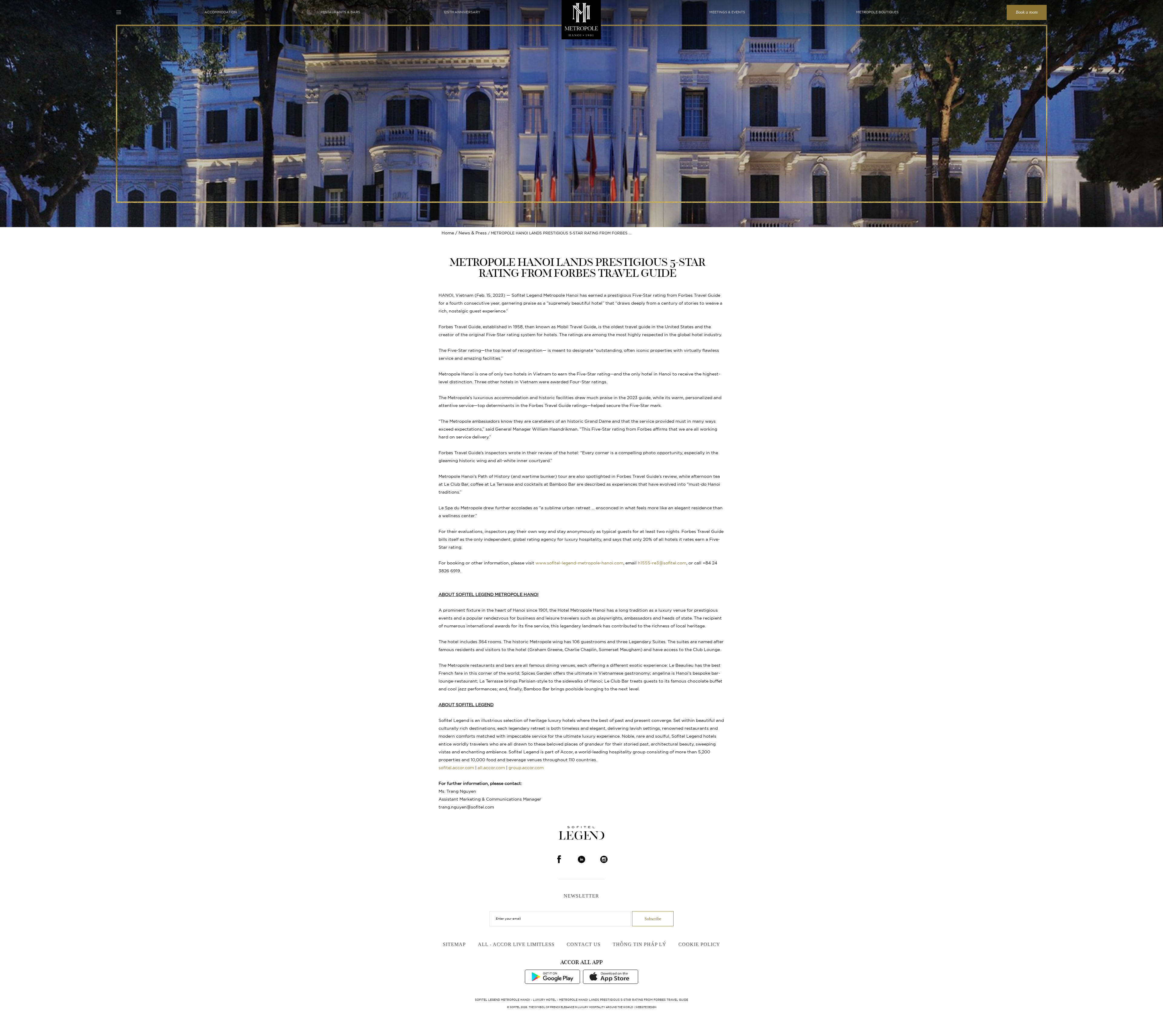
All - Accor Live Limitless (516, 944)
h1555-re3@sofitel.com (662, 563)
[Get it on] (552, 976)
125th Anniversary (462, 12)
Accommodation (220, 12)
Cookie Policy (699, 944)
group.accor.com (526, 767)
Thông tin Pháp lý (639, 944)
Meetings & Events (727, 12)
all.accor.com (491, 767)
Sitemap (454, 944)
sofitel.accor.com (456, 767)
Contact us (584, 944)
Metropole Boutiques (877, 12)
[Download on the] (610, 976)
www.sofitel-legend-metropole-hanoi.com (579, 563)
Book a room (1027, 12)
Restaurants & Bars (340, 12)
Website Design (645, 1007)
